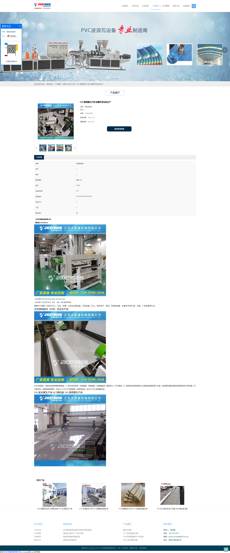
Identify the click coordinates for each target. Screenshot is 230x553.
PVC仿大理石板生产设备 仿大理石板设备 (172, 509)
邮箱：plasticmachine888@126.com (176, 537)
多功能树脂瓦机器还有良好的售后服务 (77, 530)
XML (119, 548)
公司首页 (124, 6)
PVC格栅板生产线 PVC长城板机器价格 (133, 509)
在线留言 (186, 6)
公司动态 (145, 6)
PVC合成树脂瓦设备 (130, 533)
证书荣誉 (166, 6)
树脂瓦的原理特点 (70, 540)
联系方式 (176, 6)
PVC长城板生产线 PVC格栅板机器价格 (93, 509)
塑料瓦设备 (127, 530)
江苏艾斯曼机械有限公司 (108, 548)
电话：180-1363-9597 (171, 533)
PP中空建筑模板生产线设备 (133, 537)
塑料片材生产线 (69, 84)
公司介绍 (135, 6)
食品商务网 (143, 548)
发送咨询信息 (119, 129)
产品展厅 (155, 6)
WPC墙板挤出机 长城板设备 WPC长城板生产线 (54, 509)
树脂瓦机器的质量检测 (71, 537)
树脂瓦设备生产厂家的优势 (73, 533)
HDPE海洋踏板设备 (130, 540)
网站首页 (49, 84)
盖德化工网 (133, 548)
